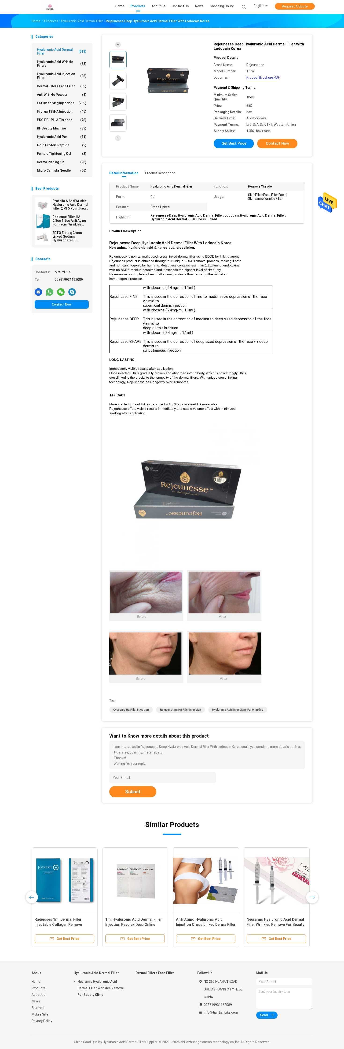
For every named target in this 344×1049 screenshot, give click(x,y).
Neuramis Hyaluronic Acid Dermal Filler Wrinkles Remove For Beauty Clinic (100, 988)
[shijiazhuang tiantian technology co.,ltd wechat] (61, 291)
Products (39, 988)
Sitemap (38, 1008)
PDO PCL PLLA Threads (61, 120)
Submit (132, 791)
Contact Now (62, 304)
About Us (38, 995)
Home (36, 981)
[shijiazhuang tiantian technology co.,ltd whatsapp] (49, 291)
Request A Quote (295, 6)
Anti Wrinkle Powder (61, 94)
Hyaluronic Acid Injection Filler (61, 76)
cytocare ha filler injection (131, 709)
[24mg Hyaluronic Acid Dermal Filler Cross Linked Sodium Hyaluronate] (135, 880)
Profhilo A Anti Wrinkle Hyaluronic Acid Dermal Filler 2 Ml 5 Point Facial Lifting (70, 204)
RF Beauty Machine (61, 128)
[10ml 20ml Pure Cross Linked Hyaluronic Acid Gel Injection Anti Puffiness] (276, 880)
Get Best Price (234, 143)
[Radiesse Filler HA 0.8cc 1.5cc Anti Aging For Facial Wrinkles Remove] (43, 221)
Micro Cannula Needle (61, 170)
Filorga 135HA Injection (61, 111)
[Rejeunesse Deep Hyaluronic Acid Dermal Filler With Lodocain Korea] (168, 81)
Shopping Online (222, 6)
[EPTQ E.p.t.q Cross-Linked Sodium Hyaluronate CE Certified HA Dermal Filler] (43, 237)
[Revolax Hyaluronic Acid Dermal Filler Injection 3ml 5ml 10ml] (206, 880)
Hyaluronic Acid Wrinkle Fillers (61, 63)
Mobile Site (40, 1014)
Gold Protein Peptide (61, 145)
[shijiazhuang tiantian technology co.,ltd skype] (72, 291)
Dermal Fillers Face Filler (61, 86)
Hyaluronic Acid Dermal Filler (61, 51)
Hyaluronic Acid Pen (61, 137)
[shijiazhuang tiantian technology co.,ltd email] (38, 291)
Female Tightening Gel (61, 153)
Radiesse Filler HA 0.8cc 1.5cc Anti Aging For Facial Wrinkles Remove (69, 220)
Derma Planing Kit (61, 162)
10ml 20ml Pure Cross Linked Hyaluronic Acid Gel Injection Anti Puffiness (275, 924)
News (36, 1001)
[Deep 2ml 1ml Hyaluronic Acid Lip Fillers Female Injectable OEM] (64, 880)
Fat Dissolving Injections (61, 103)
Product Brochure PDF (263, 77)
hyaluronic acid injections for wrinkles (237, 709)
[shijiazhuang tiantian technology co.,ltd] (49, 7)
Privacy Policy (42, 1021)
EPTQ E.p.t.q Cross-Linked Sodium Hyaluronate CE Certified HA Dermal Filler (67, 236)
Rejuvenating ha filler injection (180, 709)
